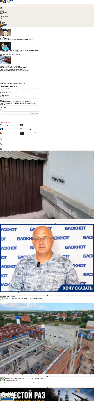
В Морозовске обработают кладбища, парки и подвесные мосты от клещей (65, 374)
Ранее (8, 112)
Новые (1, 112)
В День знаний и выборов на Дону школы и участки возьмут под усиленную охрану (55, 223)
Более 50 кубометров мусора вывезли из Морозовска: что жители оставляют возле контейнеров (43, 374)
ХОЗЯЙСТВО (2, 21)
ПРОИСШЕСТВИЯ (2, 19)
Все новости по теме (3, 38)
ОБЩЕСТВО (2, 17)
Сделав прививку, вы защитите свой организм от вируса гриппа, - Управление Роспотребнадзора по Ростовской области (18, 103)
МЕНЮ (1, 7)
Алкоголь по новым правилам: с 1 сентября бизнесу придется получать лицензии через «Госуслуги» (78, 223)
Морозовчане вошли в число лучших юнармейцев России (43, 382)
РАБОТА (5, 24)
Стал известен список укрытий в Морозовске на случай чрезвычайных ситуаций (9, 219)
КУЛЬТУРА (1, 13)
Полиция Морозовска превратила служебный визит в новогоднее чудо (10, 68)
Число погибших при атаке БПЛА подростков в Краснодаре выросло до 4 (10, 380)
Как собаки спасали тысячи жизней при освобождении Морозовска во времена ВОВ (12, 40)
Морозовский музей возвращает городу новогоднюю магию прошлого (10, 66)
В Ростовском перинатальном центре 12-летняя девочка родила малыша (32, 223)
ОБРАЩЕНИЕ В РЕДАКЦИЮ (4, 16)
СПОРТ (1, 20)
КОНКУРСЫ (2, 11)
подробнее (7, 137)
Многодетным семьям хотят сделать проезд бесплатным (8, 296)
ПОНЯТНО (7, 399)
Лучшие (5, 112)
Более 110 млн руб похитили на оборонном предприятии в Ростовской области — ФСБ (36, 378)
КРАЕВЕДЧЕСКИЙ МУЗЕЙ (4, 12)
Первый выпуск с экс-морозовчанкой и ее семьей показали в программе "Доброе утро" (13, 101)
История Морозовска (3, 28)
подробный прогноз (3, 137)
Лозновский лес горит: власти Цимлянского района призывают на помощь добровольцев (12, 223)
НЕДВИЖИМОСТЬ (3, 15)
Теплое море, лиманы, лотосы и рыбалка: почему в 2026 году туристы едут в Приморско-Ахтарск (12, 378)
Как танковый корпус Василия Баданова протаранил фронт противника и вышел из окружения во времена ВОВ (16, 39)
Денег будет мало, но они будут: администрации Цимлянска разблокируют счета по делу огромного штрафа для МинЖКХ (16, 374)
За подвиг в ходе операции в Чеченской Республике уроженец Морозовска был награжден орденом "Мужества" (16, 53)
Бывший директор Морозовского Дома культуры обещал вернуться (10, 54)
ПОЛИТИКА (1, 18)
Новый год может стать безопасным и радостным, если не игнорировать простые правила (13, 67)
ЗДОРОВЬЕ (2, 10)
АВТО (1, 8)
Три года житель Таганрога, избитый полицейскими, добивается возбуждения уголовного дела (12, 292)
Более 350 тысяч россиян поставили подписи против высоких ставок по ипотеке (48, 300)
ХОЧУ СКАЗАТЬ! (2, 22)
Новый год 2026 (2, 55)
